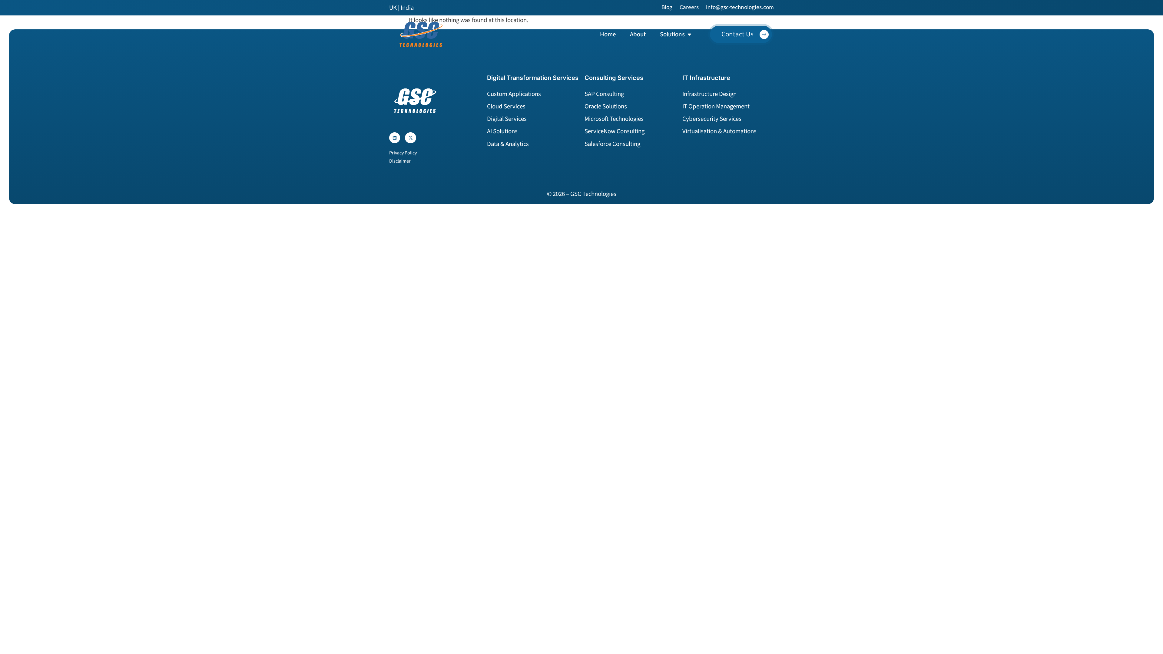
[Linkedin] (394, 137)
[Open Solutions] (689, 34)
